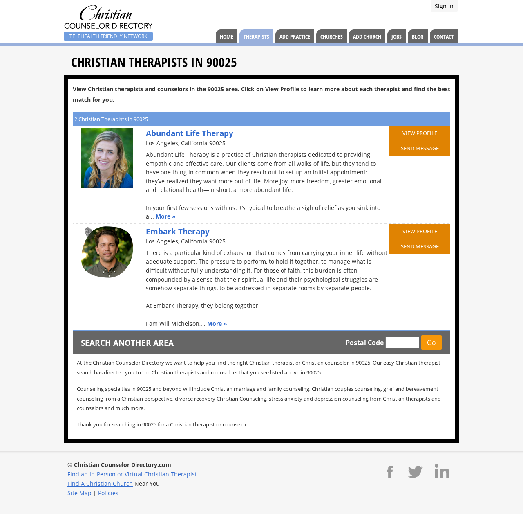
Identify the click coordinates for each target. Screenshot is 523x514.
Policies (108, 493)
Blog (418, 37)
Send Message (420, 148)
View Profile (419, 133)
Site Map (79, 493)
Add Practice (294, 37)
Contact (444, 37)
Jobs (396, 37)
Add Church (367, 37)
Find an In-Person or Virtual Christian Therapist (132, 474)
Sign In (444, 6)
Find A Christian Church (100, 483)
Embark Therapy (178, 231)
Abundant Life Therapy (189, 133)
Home (226, 37)
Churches (331, 37)
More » (166, 216)
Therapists (256, 37)
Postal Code (365, 342)
